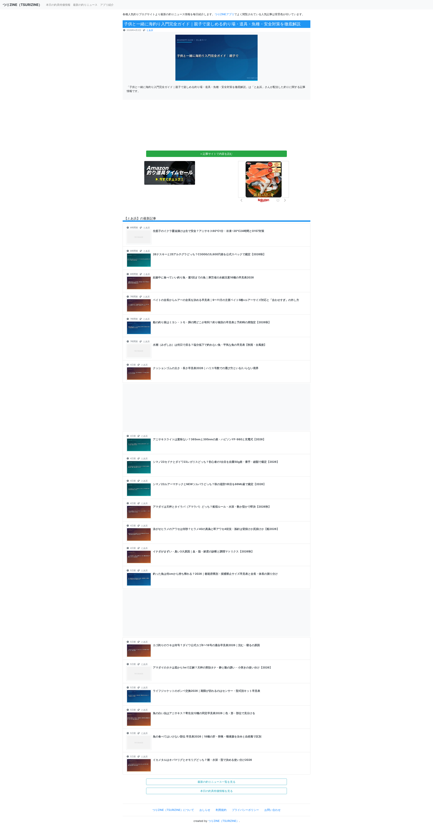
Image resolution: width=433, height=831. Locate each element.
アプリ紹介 (107, 4)
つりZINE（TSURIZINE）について (173, 810)
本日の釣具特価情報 (58, 4)
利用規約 (221, 810)
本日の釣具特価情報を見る (216, 791)
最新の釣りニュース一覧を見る (216, 781)
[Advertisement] (216, 126)
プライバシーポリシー (245, 810)
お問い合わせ (272, 810)
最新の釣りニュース (85, 4)
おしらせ (204, 810)
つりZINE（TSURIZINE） (223, 821)
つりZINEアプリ (224, 14)
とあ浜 (149, 30)
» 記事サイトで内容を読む (216, 153)
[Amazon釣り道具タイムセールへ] (169, 172)
